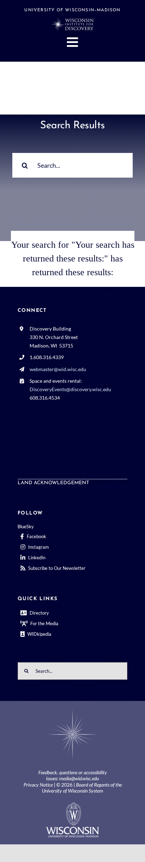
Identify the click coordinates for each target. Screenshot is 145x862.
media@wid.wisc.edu (79, 778)
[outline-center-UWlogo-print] (72, 805)
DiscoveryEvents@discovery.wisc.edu (70, 389)
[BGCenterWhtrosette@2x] (72, 710)
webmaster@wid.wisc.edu (58, 369)
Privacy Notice (38, 785)
